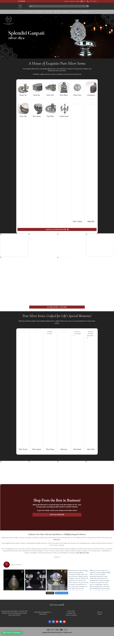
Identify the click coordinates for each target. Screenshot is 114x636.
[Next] (109, 72)
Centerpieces (91, 167)
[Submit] (87, 6)
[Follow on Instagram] (19, 1)
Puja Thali (50, 188)
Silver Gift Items (29, 11)
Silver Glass (91, 521)
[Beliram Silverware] (21, 6)
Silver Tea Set (23, 521)
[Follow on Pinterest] (24, 1)
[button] (12, 632)
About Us (66, 1)
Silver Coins (49, 11)
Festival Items (65, 11)
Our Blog (77, 1)
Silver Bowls (37, 188)
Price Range (85, 11)
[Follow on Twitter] (21, 1)
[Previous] (4, 72)
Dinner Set (23, 167)
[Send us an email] (22, 1)
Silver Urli (50, 167)
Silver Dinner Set (39, 11)
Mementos (64, 521)
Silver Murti (64, 167)
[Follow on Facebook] (18, 1)
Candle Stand (63, 188)
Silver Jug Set (36, 521)
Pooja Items (57, 11)
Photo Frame (50, 521)
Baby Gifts (91, 293)
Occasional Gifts (75, 11)
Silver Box (36, 167)
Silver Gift (23, 188)
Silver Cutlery (77, 293)
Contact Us (72, 1)
